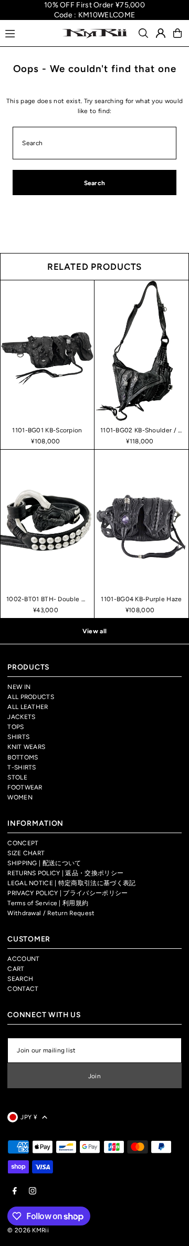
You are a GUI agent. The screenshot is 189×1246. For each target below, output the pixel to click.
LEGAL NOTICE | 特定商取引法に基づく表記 (71, 883)
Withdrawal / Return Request (50, 913)
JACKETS (21, 717)
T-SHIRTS (21, 767)
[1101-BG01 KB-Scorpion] (47, 350)
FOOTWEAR (24, 787)
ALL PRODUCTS (30, 697)
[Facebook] (15, 1191)
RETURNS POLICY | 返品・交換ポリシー (65, 873)
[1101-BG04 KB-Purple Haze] (141, 520)
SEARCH (20, 978)
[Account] (160, 33)
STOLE (17, 777)
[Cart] (177, 33)
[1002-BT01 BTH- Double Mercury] (47, 520)
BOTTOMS (22, 757)
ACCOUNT (23, 959)
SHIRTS (18, 737)
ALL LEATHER (27, 707)
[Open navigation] (29, 32)
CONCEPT (22, 843)
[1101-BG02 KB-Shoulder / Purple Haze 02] (141, 351)
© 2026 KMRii (28, 1230)
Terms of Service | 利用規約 (47, 903)
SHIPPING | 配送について (44, 863)
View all (94, 631)
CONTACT (22, 988)
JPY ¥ (28, 1117)
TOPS (15, 727)
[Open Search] (143, 33)
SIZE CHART (26, 853)
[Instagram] (32, 1191)
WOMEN (20, 797)
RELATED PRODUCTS (94, 266)
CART (15, 969)
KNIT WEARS (26, 747)
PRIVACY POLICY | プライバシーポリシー (67, 893)
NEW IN (18, 687)
